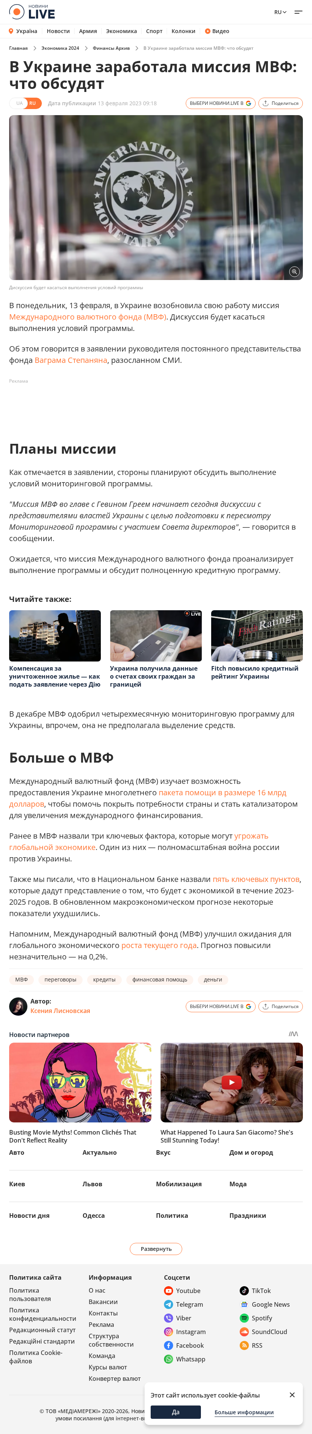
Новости (58, 31)
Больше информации (244, 1412)
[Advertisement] (147, 404)
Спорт (154, 31)
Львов (92, 1184)
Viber (183, 1318)
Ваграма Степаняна (71, 360)
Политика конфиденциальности (42, 1314)
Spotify (262, 1318)
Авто (16, 1152)
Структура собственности (111, 1340)
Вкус (163, 1152)
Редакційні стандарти (42, 1341)
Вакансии (103, 1302)
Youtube (188, 1291)
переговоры (60, 979)
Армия (88, 31)
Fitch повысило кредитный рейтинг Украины (255, 672)
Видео (220, 31)
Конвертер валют (115, 1378)
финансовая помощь (159, 979)
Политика (172, 1215)
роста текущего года (159, 945)
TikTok (261, 1291)
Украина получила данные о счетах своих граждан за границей (153, 676)
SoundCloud (269, 1332)
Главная (18, 48)
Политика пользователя (30, 1294)
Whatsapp (190, 1359)
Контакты (103, 1313)
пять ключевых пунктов (256, 879)
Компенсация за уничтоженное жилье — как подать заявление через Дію (54, 676)
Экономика (121, 31)
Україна (26, 31)
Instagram (191, 1332)
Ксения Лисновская (60, 1011)
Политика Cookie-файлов (35, 1357)
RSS (257, 1345)
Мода (238, 1184)
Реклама (101, 1324)
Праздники (247, 1215)
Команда (102, 1356)
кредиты (104, 979)
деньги (213, 979)
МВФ (21, 979)
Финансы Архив (111, 48)
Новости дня (29, 1215)
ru (278, 12)
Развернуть (156, 1248)
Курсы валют (108, 1367)
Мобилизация (179, 1184)
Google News (271, 1304)
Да (176, 1412)
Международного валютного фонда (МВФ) (87, 317)
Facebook (190, 1345)
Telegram (189, 1304)
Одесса (94, 1215)
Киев (17, 1184)
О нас (97, 1290)
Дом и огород (251, 1152)
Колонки (184, 31)
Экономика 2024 (60, 48)
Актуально (100, 1152)
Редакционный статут (42, 1330)
